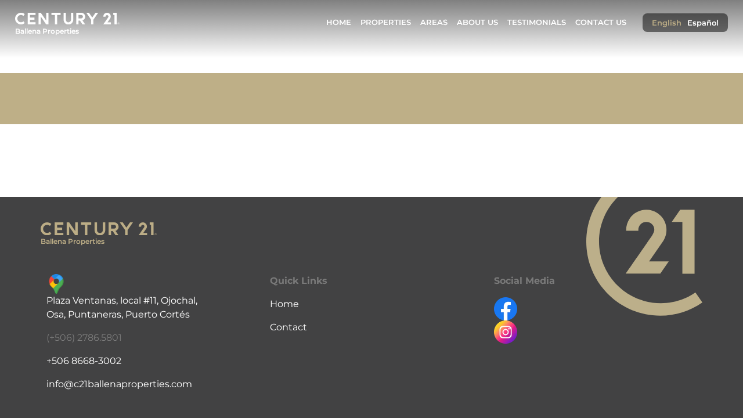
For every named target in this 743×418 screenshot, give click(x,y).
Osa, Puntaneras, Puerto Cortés (118, 314)
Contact (288, 327)
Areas (434, 22)
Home (338, 22)
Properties (385, 22)
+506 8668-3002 (83, 360)
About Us (477, 22)
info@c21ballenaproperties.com (119, 384)
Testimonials (536, 22)
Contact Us (600, 22)
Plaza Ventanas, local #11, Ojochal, (121, 300)
